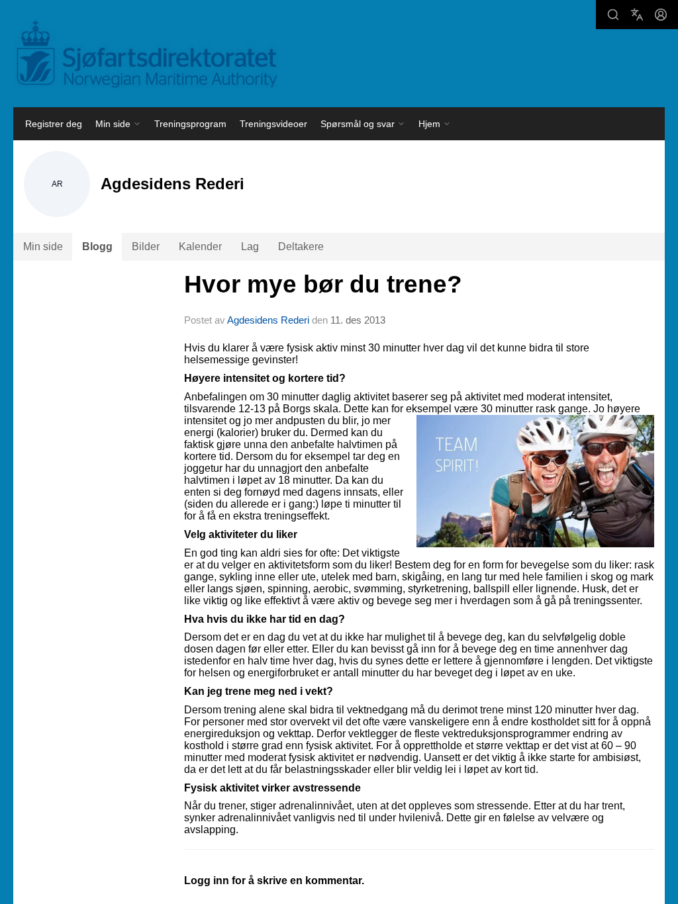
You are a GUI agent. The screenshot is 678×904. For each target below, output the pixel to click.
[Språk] (637, 14)
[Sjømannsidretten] (145, 55)
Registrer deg (53, 123)
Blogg (97, 246)
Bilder (146, 246)
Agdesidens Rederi (268, 320)
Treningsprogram (190, 123)
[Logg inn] (661, 14)
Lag (250, 246)
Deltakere (301, 246)
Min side (43, 246)
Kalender (200, 246)
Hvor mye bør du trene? (323, 284)
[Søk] (613, 14)
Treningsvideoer (273, 123)
